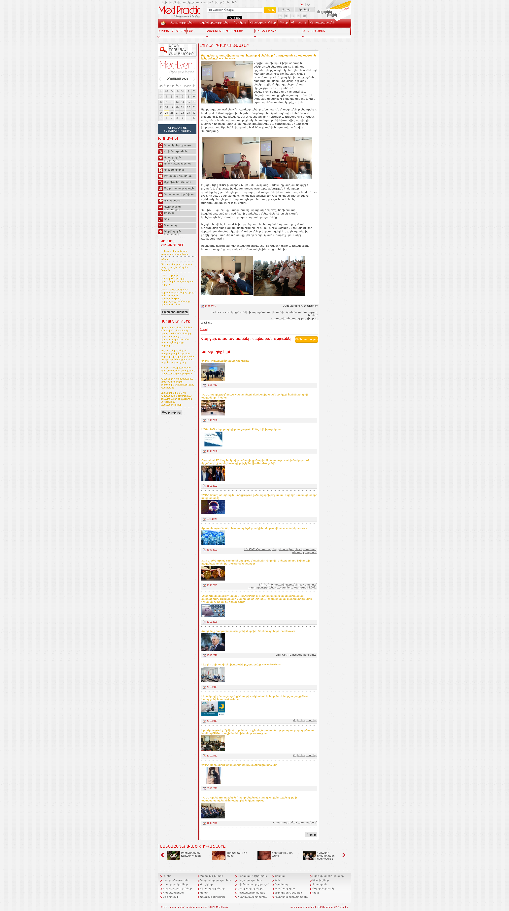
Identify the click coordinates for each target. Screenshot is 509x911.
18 (166, 107)
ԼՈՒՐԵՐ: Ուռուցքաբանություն (296, 654)
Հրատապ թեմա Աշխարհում (304, 551)
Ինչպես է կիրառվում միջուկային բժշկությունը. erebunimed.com (241, 664)
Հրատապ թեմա (173, 892)
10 (161, 101)
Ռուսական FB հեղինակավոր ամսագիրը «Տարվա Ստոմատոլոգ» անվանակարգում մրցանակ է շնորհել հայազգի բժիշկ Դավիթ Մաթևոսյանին (255, 462)
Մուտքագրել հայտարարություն (177, 129)
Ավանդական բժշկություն (172, 158)
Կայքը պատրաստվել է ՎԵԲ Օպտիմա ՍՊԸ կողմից (319, 907)
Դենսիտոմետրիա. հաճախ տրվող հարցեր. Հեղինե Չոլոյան (176, 267)
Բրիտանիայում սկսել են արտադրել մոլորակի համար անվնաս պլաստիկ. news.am (254, 528)
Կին (166, 219)
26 (171, 112)
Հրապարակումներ (323, 22)
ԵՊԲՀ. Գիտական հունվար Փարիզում (225, 360)
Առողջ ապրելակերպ (177, 163)
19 (171, 107)
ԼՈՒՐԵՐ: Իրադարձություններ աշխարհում (288, 584)
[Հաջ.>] (194, 78)
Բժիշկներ (240, 22)
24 (161, 112)
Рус (308, 4)
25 (166, 112)
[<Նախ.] (160, 78)
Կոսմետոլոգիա (174, 169)
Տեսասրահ (177, 29)
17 (161, 107)
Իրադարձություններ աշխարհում (270, 587)
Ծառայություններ (182, 22)
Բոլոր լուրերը (171, 412)
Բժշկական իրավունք (178, 176)
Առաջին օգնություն (212, 897)
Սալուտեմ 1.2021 (305, 587)
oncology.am (311, 305)
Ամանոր (165, 259)
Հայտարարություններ (177, 888)
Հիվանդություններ (263, 22)
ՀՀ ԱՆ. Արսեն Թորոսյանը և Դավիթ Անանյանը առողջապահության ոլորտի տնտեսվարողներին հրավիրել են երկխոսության (249, 799)
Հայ (301, 4)
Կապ (191, 29)
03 (292, 22)
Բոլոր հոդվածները (175, 311)
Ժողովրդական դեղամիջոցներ (191, 854)
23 (193, 107)
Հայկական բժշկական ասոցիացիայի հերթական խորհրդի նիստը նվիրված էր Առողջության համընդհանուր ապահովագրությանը (177, 356)
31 (182, 91)
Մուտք (286, 9)
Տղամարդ (170, 225)
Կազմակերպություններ (214, 22)
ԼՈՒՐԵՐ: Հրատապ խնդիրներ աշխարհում (273, 549)
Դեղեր (283, 22)
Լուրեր (302, 22)
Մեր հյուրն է (170, 897)
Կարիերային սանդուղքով (172, 207)
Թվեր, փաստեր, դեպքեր (179, 188)
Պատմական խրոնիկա (179, 194)
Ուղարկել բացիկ (323, 888)
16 (193, 101)
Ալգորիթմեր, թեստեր (177, 182)
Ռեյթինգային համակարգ (172, 232)
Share (203, 329)
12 (171, 101)
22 (188, 107)
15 (188, 101)
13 (177, 101)
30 (177, 91)
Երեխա (169, 213)
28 (166, 91)
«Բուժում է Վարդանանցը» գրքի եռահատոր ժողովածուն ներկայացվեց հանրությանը (178, 370)
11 (166, 101)
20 (177, 107)
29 (171, 91)
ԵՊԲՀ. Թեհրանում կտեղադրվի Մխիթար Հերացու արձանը (239, 765)
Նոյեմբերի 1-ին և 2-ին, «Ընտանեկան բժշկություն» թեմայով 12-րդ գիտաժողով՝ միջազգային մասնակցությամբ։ (176, 399)
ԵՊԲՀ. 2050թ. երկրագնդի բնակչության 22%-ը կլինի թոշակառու (242, 429)
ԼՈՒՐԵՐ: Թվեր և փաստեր (224, 46)
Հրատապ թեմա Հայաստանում (295, 822)
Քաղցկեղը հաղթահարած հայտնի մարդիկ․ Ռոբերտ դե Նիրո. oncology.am (248, 631)
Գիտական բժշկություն (178, 145)
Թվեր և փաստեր (305, 720)
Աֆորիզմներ (172, 200)
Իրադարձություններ (176, 880)
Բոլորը (311, 834)
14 (182, 101)
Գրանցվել (304, 9)
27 (161, 91)
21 (182, 107)
